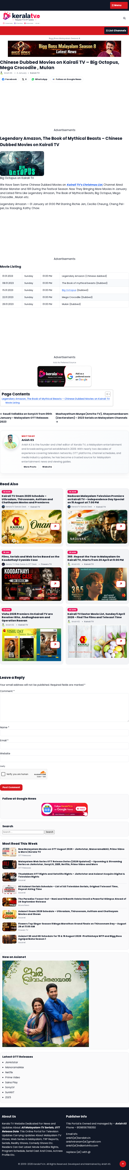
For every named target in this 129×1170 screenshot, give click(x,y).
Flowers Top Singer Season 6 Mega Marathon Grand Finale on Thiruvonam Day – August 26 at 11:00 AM (72, 925)
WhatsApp (41, 79)
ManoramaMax (14, 1067)
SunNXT (9, 1092)
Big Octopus (69, 290)
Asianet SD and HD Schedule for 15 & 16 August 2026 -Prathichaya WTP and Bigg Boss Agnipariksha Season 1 (70, 937)
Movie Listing (13, 402)
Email (4, 740)
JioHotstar (11, 1062)
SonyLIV (10, 1087)
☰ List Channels (116, 30)
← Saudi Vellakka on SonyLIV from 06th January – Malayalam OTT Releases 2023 (26, 418)
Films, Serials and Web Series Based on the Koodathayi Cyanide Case (30, 558)
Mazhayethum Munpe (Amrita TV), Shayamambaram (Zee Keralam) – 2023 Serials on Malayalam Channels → (92, 418)
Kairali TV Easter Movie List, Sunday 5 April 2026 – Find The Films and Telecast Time (96, 615)
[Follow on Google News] (64, 809)
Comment (7, 691)
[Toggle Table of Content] (106, 394)
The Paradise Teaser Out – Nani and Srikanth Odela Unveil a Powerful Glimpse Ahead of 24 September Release (72, 900)
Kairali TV (35, 73)
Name (4, 727)
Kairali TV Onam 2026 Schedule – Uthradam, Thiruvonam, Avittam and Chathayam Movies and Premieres (27, 499)
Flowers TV (46, 564)
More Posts (30, 466)
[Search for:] (23, 832)
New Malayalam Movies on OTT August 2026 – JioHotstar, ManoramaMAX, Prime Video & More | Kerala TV (71, 850)
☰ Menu (116, 5)
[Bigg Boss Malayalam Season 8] (64, 49)
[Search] (124, 18)
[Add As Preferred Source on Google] (64, 376)
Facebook (11, 79)
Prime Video (12, 1077)
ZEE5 (8, 1097)
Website (47, 466)
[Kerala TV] (21, 18)
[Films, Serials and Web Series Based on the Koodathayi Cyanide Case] (32, 584)
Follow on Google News (68, 79)
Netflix (9, 1072)
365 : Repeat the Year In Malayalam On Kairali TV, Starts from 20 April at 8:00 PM (95, 558)
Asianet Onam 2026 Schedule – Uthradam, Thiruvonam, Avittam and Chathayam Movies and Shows (68, 913)
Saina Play (11, 1082)
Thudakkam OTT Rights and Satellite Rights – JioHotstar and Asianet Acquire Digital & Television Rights (71, 875)
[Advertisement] (64, 106)
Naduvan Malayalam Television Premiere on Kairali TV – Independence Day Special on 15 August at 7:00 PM (95, 499)
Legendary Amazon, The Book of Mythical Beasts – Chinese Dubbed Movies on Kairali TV (56, 398)
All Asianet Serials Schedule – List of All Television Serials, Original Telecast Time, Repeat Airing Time (68, 888)
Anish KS (28, 440)
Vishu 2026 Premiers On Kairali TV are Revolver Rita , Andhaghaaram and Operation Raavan (27, 617)
